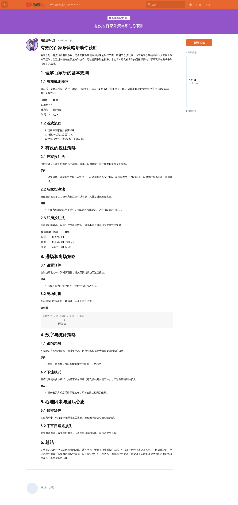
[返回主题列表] (4, 4)
